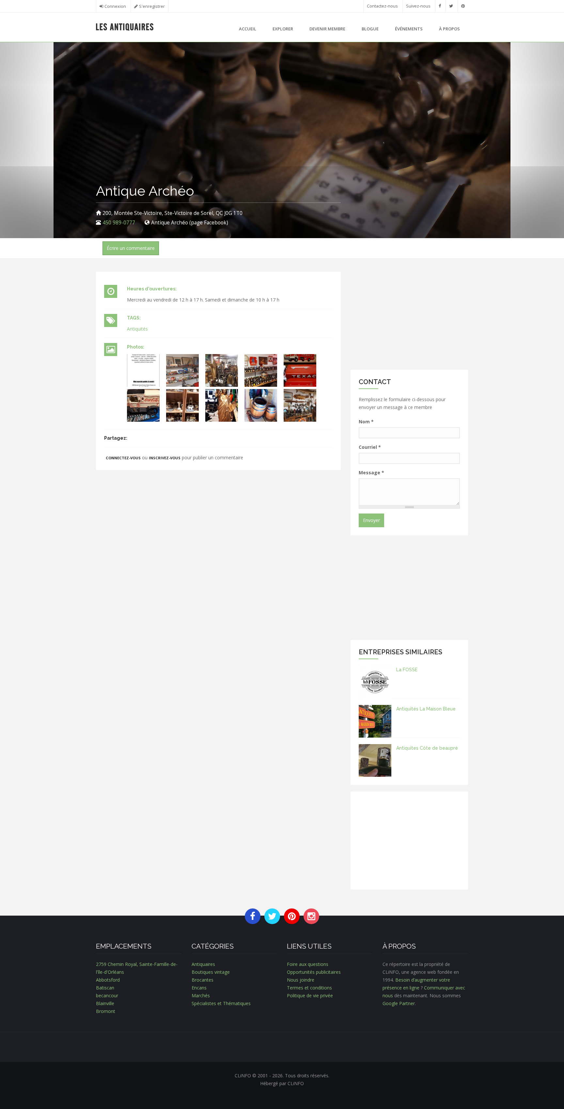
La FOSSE (406, 669)
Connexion (115, 6)
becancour (107, 995)
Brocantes (202, 980)
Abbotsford (108, 980)
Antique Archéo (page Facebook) (189, 222)
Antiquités (137, 329)
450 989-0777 (118, 222)
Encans (199, 988)
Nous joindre (300, 980)
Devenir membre (327, 29)
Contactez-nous (382, 6)
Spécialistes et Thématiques (221, 1003)
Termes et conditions (309, 988)
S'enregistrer (152, 6)
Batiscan (105, 988)
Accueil (247, 29)
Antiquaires (203, 964)
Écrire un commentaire (131, 248)
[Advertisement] (409, 317)
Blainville (105, 1003)
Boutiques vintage (211, 972)
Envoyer (371, 520)
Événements (409, 29)
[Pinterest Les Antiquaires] (463, 6)
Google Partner (399, 1003)
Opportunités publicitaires (314, 972)
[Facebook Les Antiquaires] (440, 6)
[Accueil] (125, 26)
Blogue (370, 29)
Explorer (283, 29)
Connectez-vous (123, 457)
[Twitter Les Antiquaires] (451, 6)
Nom (366, 421)
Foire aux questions (307, 964)
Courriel (370, 447)
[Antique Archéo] (143, 370)
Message (371, 472)
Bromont (105, 1011)
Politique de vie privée (310, 995)
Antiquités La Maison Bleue (426, 708)
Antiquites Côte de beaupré (427, 748)
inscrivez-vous (164, 457)
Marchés (201, 995)
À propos (449, 29)
